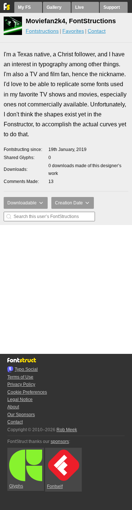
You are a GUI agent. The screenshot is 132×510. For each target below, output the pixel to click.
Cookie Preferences (27, 392)
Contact (97, 31)
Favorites (73, 31)
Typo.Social (26, 369)
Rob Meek (66, 429)
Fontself (55, 486)
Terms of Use (20, 377)
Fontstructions (42, 31)
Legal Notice (20, 399)
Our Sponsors (21, 414)
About (13, 406)
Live (79, 7)
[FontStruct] (7, 8)
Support (111, 7)
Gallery (54, 7)
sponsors (60, 441)
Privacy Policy (21, 384)
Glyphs (16, 486)
